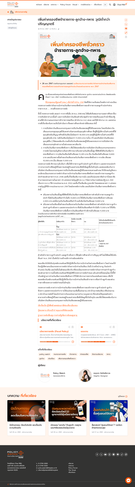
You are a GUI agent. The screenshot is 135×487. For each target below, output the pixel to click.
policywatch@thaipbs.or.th (47, 468)
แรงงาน (84, 331)
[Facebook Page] (97, 454)
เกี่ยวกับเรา (98, 5)
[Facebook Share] (126, 20)
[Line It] (126, 28)
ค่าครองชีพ (84, 354)
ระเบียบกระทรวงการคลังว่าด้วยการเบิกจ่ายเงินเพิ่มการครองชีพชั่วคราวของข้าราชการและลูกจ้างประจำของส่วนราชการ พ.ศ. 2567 (78, 85)
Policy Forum (65, 5)
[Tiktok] (122, 454)
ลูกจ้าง (41, 358)
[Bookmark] (72, 327)
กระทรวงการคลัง (60, 354)
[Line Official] (117, 454)
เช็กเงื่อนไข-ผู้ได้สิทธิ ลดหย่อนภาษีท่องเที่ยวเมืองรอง (58, 305)
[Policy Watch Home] (12, 4)
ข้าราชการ (73, 354)
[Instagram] (113, 454)
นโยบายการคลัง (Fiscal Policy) (54, 331)
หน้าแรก (39, 5)
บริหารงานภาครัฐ (27, 432)
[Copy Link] (126, 32)
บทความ (71, 466)
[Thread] (109, 454)
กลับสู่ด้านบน (12, 28)
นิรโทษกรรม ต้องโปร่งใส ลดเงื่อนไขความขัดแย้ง (25, 426)
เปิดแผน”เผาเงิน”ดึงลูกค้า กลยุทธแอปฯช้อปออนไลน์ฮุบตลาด (66, 426)
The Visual (72, 470)
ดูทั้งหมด (121, 396)
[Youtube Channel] (105, 454)
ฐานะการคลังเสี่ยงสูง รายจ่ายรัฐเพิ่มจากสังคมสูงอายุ (57, 315)
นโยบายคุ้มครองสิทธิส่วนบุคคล (48, 470)
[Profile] (114, 4)
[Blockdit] (126, 454)
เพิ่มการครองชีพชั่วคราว (67, 358)
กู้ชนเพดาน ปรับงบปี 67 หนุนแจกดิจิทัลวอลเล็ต (55, 310)
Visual (74, 5)
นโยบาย (46, 5)
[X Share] (126, 24)
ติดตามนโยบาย (97, 354)
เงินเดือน (51, 358)
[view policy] (72, 341)
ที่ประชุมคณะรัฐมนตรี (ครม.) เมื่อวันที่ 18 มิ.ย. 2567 (64, 102)
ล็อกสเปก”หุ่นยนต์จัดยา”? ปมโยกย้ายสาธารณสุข (107, 426)
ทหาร (108, 354)
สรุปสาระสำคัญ (12, 24)
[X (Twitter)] (101, 454)
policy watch (44, 354)
